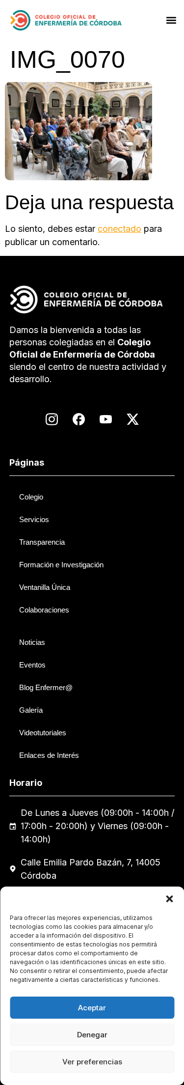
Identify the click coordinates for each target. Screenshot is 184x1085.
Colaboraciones (44, 610)
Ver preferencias (92, 1061)
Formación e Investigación (61, 564)
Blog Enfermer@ (46, 687)
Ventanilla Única (44, 587)
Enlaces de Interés (49, 755)
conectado (119, 228)
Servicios (34, 519)
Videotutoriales (42, 732)
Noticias (32, 642)
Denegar (92, 1034)
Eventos (32, 665)
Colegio (31, 497)
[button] (169, 899)
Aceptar (92, 1007)
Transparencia (42, 542)
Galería (31, 710)
